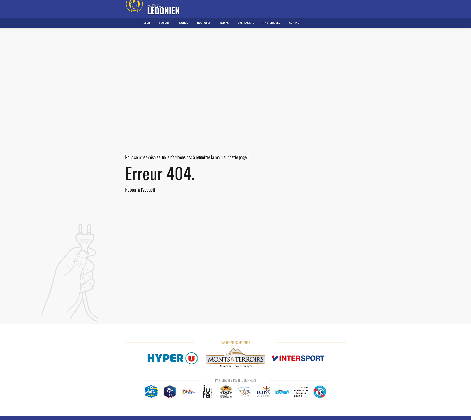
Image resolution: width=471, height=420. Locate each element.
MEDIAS (224, 22)
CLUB (147, 22)
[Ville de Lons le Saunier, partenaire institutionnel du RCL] (226, 391)
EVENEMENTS (246, 22)
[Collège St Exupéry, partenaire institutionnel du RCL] (282, 391)
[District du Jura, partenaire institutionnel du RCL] (151, 391)
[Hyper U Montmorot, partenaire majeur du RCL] (173, 358)
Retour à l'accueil (140, 189)
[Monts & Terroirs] (235, 358)
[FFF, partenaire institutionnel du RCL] (170, 391)
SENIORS (164, 22)
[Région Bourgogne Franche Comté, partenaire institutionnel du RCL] (301, 391)
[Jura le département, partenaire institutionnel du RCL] (207, 391)
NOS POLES (203, 22)
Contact (295, 22)
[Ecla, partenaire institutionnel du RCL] (263, 391)
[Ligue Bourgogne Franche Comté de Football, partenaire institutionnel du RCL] (188, 391)
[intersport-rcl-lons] (298, 358)
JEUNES (183, 22)
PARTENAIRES (271, 22)
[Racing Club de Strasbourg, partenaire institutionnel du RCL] (320, 391)
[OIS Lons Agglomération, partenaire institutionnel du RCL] (245, 391)
